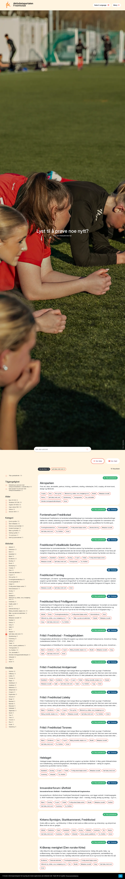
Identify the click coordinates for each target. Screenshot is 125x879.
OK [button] (120, 876)
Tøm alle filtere (43, 469)
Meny (115, 5)
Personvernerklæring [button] (72, 876)
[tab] (98, 461)
